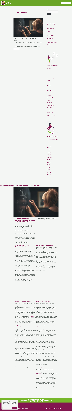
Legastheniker (32, 316)
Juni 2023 (48, 165)
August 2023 (49, 162)
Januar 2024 (49, 154)
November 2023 (49, 157)
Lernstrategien (49, 107)
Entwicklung (49, 83)
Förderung (49, 85)
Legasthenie (27, 223)
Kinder (48, 88)
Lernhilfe (48, 100)
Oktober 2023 (49, 159)
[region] (10, 405)
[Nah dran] (17, 400)
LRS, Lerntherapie (50, 112)
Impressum (51, 408)
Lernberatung (49, 92)
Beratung (48, 80)
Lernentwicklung (50, 97)
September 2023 (49, 160)
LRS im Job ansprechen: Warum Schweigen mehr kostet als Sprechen (52, 25)
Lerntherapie (49, 108)
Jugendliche (49, 87)
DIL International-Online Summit (52, 82)
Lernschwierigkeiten (50, 105)
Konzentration (49, 90)
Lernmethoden (49, 102)
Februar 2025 (49, 152)
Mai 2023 (48, 167)
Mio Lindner (8, 2)
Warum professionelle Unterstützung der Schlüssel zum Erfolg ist (52, 30)
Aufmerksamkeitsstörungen (51, 78)
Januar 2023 (49, 174)
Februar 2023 (49, 172)
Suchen (48, 9)
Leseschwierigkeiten (50, 110)
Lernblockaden (49, 93)
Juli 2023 (48, 164)
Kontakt (47, 408)
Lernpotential (49, 103)
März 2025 (48, 150)
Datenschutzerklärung (57, 408)
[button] (66, 3)
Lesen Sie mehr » (16, 48)
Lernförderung (49, 98)
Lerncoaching (49, 95)
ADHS (48, 77)
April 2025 (48, 149)
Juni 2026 (48, 147)
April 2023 (48, 169)
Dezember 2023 (49, 155)
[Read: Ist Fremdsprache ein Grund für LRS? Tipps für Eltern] (28, 27)
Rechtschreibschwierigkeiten (51, 115)
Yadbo (28, 408)
